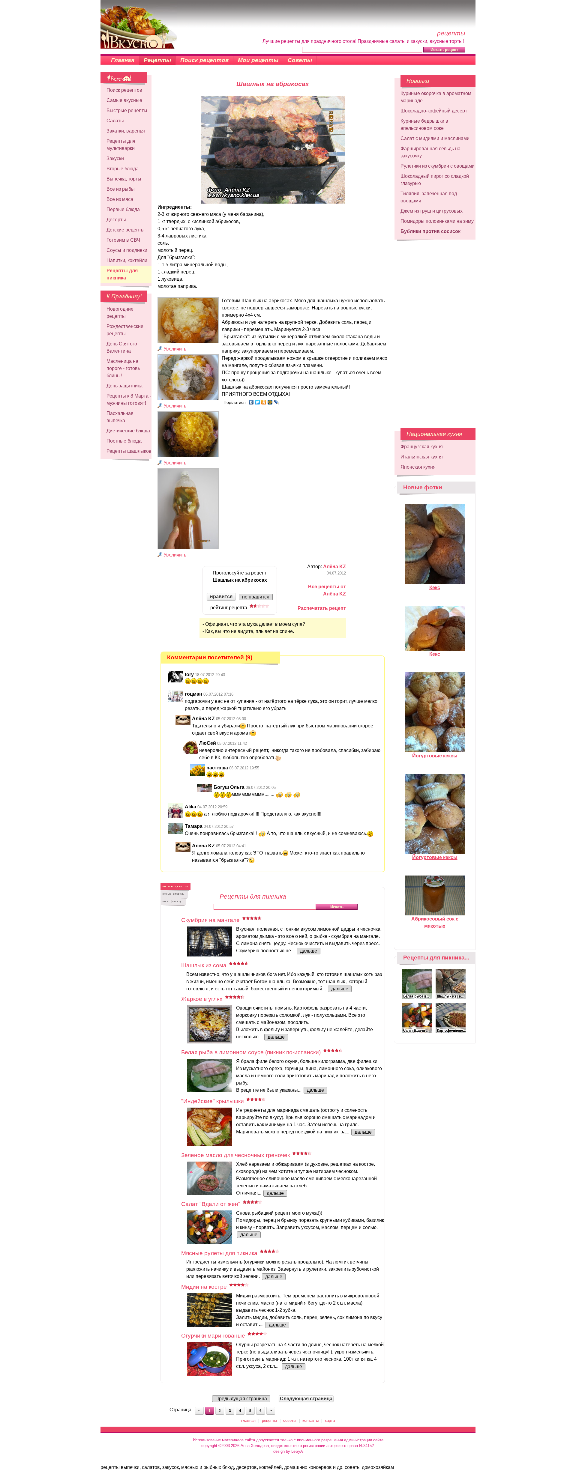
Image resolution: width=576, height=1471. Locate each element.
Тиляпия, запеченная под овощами (428, 197)
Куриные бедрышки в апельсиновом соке (424, 124)
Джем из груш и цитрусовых (431, 210)
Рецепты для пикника (122, 274)
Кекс (434, 587)
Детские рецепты (125, 229)
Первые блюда (123, 209)
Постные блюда (124, 440)
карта (330, 1420)
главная (248, 1420)
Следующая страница (306, 1398)
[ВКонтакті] (251, 402)
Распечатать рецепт (322, 608)
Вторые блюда (122, 168)
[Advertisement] (435, 331)
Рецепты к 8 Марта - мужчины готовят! (128, 399)
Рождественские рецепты (124, 330)
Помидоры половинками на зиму (437, 221)
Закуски (115, 158)
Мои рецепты (258, 60)
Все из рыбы (120, 189)
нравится (221, 596)
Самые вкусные (124, 100)
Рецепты (157, 60)
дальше (308, 950)
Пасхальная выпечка (120, 417)
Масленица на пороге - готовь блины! (123, 368)
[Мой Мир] (270, 402)
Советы (300, 60)
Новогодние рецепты (120, 312)
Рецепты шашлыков (129, 451)
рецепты (269, 1420)
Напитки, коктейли (126, 260)
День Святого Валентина (121, 347)
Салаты (115, 120)
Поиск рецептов (204, 60)
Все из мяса (119, 199)
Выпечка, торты (123, 178)
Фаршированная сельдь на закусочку (430, 152)
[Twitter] (257, 402)
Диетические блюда (128, 430)
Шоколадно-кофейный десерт (433, 110)
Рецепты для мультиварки (120, 145)
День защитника (124, 385)
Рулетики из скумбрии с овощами (437, 166)
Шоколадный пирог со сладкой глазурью (434, 180)
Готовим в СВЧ (123, 240)
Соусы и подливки (126, 250)
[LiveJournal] (276, 402)
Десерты (116, 219)
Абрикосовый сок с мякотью (434, 922)
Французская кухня (421, 446)
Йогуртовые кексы (435, 755)
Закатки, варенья (125, 130)
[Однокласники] (264, 402)
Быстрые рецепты (126, 110)
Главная (122, 60)
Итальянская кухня (421, 456)
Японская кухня (418, 467)
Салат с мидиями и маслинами (435, 138)
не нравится (255, 596)
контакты (310, 1420)
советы (289, 1420)
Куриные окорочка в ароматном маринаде (435, 97)
